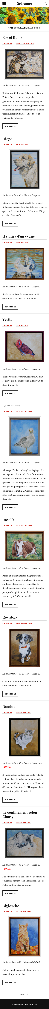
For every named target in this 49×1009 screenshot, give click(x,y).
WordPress (31, 1004)
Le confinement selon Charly (19, 814)
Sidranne (24, 3)
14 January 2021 (24, 623)
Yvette (7, 319)
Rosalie (8, 519)
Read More (10, 126)
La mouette (11, 405)
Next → (24, 994)
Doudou (8, 706)
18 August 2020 (23, 712)
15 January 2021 (24, 526)
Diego (7, 138)
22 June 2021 (22, 145)
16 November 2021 (25, 43)
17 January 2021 (24, 412)
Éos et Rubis (12, 37)
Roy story (10, 617)
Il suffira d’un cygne (18, 236)
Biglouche (10, 905)
